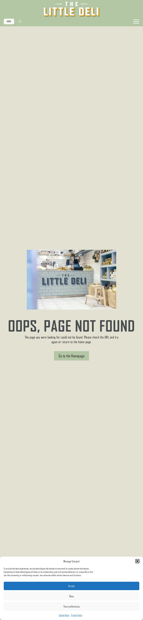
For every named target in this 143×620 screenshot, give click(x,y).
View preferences (71, 606)
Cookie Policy (64, 615)
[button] (137, 561)
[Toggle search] (20, 21)
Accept (71, 586)
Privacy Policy (76, 615)
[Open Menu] (136, 21)
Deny (71, 596)
